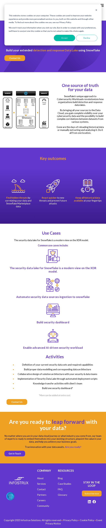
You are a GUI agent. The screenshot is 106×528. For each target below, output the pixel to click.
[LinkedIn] (89, 502)
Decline (87, 38)
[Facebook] (94, 502)
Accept (64, 38)
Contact (41, 489)
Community (43, 505)
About (40, 478)
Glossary (62, 494)
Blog (60, 478)
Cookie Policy (87, 520)
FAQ (60, 489)
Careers (41, 500)
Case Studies (64, 483)
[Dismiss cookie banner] (96, 10)
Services (41, 483)
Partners (41, 494)
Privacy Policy (70, 520)
